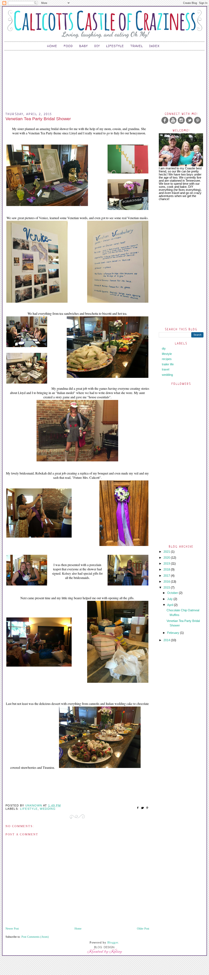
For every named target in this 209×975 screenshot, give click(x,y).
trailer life (168, 364)
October (173, 593)
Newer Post (12, 928)
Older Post (143, 928)
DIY (97, 46)
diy (164, 348)
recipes (167, 359)
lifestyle (29, 808)
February (173, 632)
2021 (167, 551)
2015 (167, 587)
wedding (48, 808)
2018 (167, 569)
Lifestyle (115, 46)
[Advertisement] (104, 79)
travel (165, 369)
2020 (167, 557)
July (170, 599)
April (170, 605)
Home (52, 46)
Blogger (112, 942)
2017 (167, 575)
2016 (167, 581)
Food (68, 46)
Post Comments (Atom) (35, 936)
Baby (83, 46)
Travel (136, 46)
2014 (167, 640)
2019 (167, 563)
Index (154, 46)
